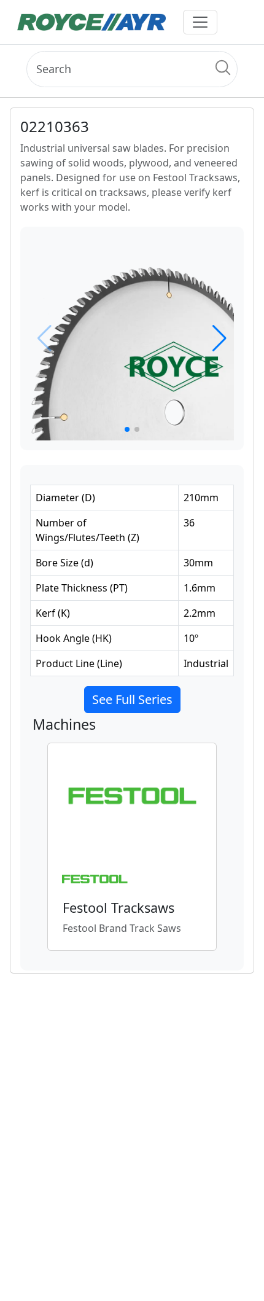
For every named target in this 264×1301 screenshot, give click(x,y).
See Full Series (132, 699)
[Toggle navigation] (200, 22)
